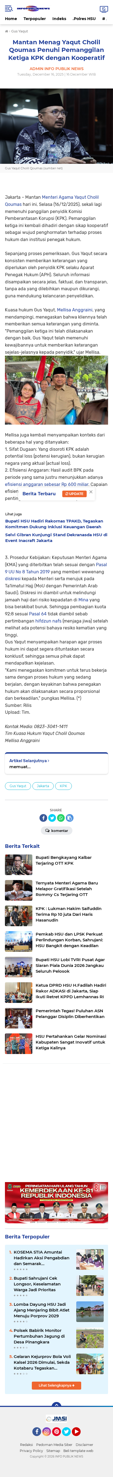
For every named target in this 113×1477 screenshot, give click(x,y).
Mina (83, 599)
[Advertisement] (56, 1125)
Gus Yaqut (18, 786)
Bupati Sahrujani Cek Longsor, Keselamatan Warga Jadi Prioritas (37, 1284)
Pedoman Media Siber (54, 1445)
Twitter (69, 1438)
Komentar (59, 831)
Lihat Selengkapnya (55, 1385)
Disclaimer (84, 1445)
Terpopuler (35, 18)
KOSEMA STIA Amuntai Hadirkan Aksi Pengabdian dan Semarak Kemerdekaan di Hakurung (42, 1257)
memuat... (20, 766)
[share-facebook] (43, 818)
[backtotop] (56, 1407)
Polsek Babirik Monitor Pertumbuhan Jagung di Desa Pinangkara (39, 1336)
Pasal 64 (38, 613)
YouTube (80, 1438)
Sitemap (53, 1451)
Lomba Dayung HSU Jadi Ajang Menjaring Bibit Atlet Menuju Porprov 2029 (41, 1310)
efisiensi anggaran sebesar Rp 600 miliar (46, 484)
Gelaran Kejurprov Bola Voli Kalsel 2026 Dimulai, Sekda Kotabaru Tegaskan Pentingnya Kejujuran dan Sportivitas (42, 1362)
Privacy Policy (31, 1451)
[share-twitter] (52, 818)
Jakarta (43, 786)
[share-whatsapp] (61, 818)
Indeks (59, 18)
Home (11, 18)
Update (75, 494)
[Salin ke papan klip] (70, 818)
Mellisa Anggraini (74, 309)
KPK (63, 786)
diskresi (13, 578)
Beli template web (78, 1451)
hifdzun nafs (48, 621)
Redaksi (26, 1445)
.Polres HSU (84, 18)
